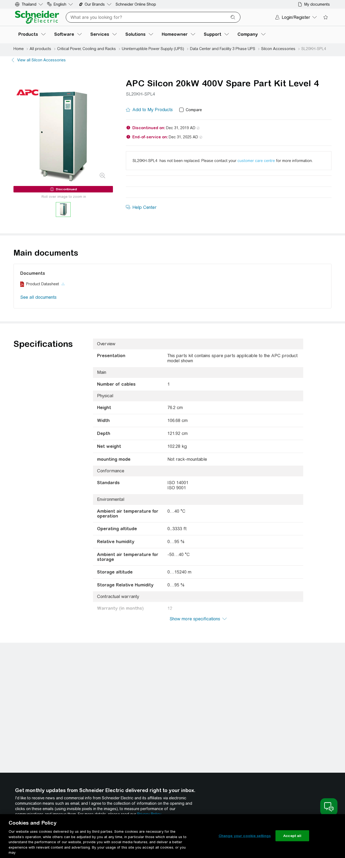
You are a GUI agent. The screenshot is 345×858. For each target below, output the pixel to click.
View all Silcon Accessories (41, 60)
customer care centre (256, 161)
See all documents (38, 297)
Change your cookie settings (245, 836)
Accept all (292, 836)
